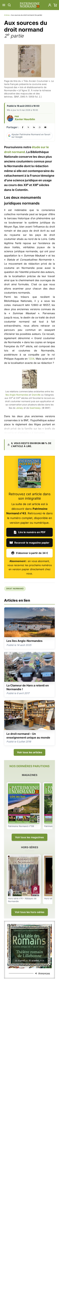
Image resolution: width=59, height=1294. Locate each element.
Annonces (44, 973)
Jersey (19, 408)
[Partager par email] (45, 127)
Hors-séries (29, 847)
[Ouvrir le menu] (4, 5)
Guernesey (35, 408)
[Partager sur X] (28, 127)
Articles (7, 15)
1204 (31, 358)
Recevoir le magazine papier (31, 542)
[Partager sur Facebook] (22, 127)
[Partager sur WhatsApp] (39, 127)
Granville (36, 394)
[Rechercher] (9, 5)
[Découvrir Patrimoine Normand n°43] (29, 473)
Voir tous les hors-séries (29, 912)
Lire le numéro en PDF (31, 532)
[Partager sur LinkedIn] (34, 127)
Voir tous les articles (29, 752)
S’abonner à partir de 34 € (32, 553)
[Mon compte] (50, 5)
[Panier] (55, 5)
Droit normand (15, 588)
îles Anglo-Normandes (17, 394)
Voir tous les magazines (29, 837)
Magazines (29, 775)
